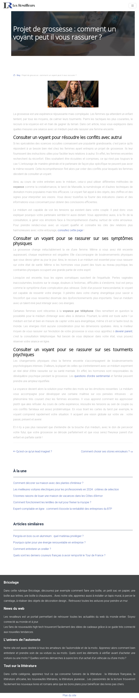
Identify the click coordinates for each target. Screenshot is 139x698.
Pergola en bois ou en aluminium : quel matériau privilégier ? (48, 536)
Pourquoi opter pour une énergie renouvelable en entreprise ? (49, 542)
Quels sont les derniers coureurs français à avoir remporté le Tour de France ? (59, 555)
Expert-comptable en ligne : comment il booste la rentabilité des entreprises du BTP (62, 508)
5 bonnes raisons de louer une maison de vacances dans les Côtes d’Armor (58, 495)
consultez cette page (70, 230)
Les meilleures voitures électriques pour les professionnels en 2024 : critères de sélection (66, 489)
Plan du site (69, 695)
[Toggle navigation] (132, 5)
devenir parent (123, 331)
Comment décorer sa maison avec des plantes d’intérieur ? (48, 483)
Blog (18, 75)
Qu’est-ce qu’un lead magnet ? (34, 451)
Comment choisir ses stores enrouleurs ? (105, 451)
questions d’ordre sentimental (92, 376)
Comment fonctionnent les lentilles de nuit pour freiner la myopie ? (52, 502)
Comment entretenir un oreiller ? (32, 549)
